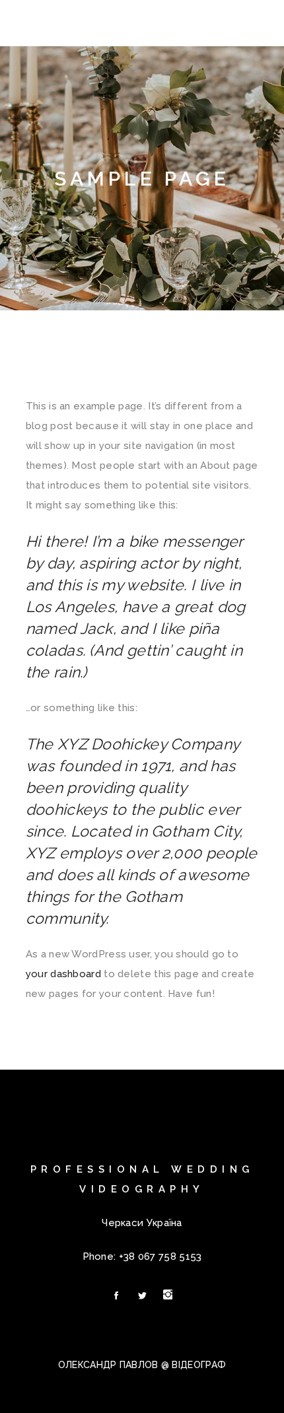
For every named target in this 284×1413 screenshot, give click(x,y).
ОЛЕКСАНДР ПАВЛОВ (108, 1365)
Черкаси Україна (142, 1223)
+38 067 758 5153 (160, 1256)
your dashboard (63, 974)
